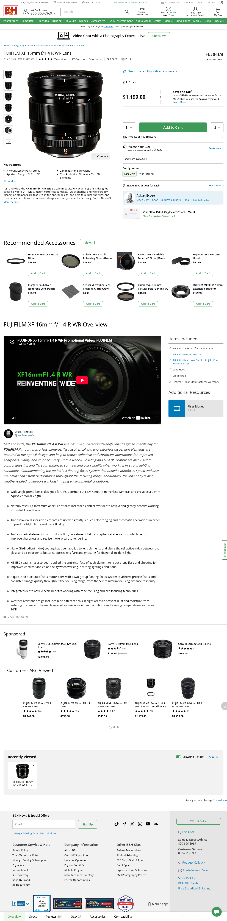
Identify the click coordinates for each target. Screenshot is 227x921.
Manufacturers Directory (79, 875)
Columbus (108, 26)
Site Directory (20, 875)
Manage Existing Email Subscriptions (34, 833)
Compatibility (123, 917)
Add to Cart (173, 127)
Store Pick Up (187, 878)
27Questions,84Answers (87, 59)
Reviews (54, 917)
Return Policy (20, 850)
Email (18, 824)
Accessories (98, 917)
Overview (14, 917)
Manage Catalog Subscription (29, 860)
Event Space (124, 865)
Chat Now (159, 36)
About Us (188, 2)
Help (200, 2)
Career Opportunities (77, 880)
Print (128, 59)
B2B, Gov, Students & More (33, 2)
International (20, 870)
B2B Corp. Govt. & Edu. (130, 860)
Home (7, 45)
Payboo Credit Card (75, 865)
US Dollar (201, 821)
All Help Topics (21, 885)
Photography (18, 45)
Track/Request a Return (26, 855)
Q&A (76, 917)
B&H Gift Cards (188, 883)
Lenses (29, 45)
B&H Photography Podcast (132, 875)
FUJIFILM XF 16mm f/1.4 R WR (69, 45)
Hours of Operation (75, 860)
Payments (18, 865)
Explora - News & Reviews (132, 870)
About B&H (70, 850)
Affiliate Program (74, 870)
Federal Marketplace (129, 850)
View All (89, 243)
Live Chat (211, 2)
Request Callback (193, 862)
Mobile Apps (160, 904)
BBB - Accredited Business (21, 903)
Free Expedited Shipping (194, 888)
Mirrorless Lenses (44, 45)
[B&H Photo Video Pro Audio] (12, 10)
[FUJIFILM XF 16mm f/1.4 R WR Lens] (65, 114)
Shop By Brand (21, 880)
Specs (33, 917)
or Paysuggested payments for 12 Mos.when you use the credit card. (197, 97)
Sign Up (87, 824)
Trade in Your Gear (195, 870)
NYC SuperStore (172, 2)
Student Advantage (128, 855)
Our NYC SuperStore (76, 855)
